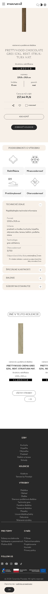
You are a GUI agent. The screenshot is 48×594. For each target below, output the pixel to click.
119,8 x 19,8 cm (24, 77)
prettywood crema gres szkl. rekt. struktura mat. (20, 367)
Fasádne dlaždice (24, 505)
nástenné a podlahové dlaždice (20, 362)
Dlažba (24, 496)
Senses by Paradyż (24, 477)
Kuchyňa (24, 445)
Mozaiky (24, 511)
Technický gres (24, 502)
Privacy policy (30, 550)
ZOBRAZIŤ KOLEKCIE (24, 127)
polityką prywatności (24, 584)
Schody (24, 460)
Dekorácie (24, 517)
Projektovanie (30, 544)
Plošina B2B (6, 544)
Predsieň (24, 454)
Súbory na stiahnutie (10, 538)
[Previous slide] (18, 399)
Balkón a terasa (24, 457)
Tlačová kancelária (32, 541)
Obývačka (24, 451)
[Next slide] (30, 399)
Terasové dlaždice (24, 508)
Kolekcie (24, 474)
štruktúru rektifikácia (21, 373)
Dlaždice (24, 490)
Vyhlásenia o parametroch (12, 541)
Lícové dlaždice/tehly (24, 514)
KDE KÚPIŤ (24, 117)
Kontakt (27, 547)
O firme (27, 538)
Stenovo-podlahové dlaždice (24, 499)
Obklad (24, 493)
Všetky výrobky (24, 393)
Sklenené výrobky (24, 520)
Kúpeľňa (24, 448)
